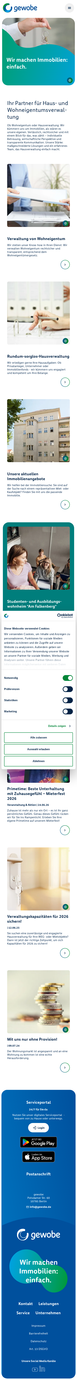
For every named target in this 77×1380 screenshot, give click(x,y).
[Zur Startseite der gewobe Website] (21, 8)
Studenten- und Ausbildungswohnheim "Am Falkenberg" (34, 604)
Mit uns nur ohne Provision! (32, 1039)
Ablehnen (39, 761)
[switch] (68, 689)
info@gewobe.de (40, 1207)
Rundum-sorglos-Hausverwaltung (38, 356)
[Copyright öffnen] (70, 80)
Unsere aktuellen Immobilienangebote (26, 476)
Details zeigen (57, 725)
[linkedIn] (42, 1368)
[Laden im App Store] (38, 1156)
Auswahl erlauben (38, 749)
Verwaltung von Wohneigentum (36, 238)
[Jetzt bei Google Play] (38, 1142)
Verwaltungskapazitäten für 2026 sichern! (37, 919)
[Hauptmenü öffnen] (69, 8)
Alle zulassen (38, 737)
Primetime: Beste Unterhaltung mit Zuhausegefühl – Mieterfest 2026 (36, 793)
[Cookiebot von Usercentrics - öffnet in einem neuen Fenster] (57, 615)
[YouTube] (34, 1368)
